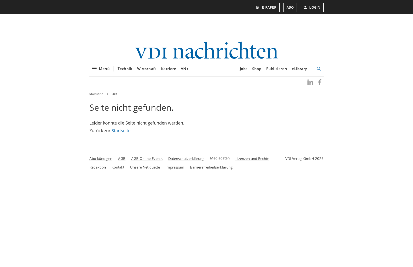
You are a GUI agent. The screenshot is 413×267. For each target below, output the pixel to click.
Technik (125, 68)
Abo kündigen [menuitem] (100, 158)
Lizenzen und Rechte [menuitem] (252, 158)
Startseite (96, 94)
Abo (290, 7)
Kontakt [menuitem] (118, 167)
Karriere (168, 68)
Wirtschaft (146, 68)
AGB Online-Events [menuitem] (147, 158)
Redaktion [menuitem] (97, 167)
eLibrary (299, 68)
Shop (256, 68)
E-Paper (269, 7)
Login (315, 7)
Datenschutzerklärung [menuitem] (186, 158)
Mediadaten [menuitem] (220, 158)
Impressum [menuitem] (175, 167)
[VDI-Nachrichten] (206, 51)
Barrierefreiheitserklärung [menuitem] (211, 167)
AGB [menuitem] (121, 158)
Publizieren (276, 68)
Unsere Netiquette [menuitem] (145, 167)
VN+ (185, 68)
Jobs (243, 68)
